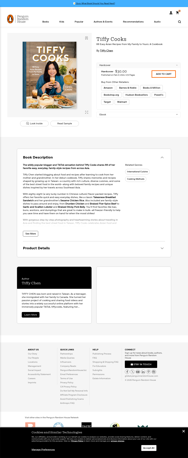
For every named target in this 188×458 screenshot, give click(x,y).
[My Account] (170, 11)
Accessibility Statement (39, 374)
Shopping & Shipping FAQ (105, 362)
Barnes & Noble (127, 87)
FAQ (95, 357)
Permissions (98, 374)
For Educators (99, 366)
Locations (32, 362)
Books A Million (151, 87)
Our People (33, 357)
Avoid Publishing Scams (72, 399)
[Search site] (179, 21)
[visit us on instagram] (154, 371)
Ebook (138, 114)
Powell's (158, 95)
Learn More (32, 315)
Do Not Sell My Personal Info (74, 390)
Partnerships (66, 353)
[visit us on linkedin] (143, 371)
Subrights (97, 370)
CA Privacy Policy (68, 386)
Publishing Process (102, 353)
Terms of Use (66, 378)
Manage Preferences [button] (43, 449)
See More (30, 233)
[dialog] (94, 442)
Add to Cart (163, 74)
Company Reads (68, 366)
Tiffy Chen (106, 51)
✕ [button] (183, 431)
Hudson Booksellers (136, 95)
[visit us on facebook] (127, 371)
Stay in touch (142, 364)
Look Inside (36, 123)
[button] (45, 21)
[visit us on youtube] (138, 371)
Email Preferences (69, 374)
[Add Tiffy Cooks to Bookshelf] (86, 38)
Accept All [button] (149, 448)
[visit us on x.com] (132, 371)
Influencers (65, 362)
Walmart (122, 102)
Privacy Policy (66, 382)
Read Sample (64, 123)
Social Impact (34, 370)
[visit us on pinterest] (148, 371)
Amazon (108, 87)
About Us (33, 349)
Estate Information (102, 378)
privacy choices (117, 441)
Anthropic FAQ (67, 403)
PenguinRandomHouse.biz (73, 370)
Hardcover (138, 65)
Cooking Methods (135, 179)
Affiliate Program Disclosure (73, 395)
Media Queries (67, 357)
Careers (31, 378)
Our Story (32, 353)
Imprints (32, 382)
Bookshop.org (111, 95)
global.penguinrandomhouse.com (141, 376)
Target (107, 102)
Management (34, 366)
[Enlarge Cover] (86, 112)
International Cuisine (137, 171)
